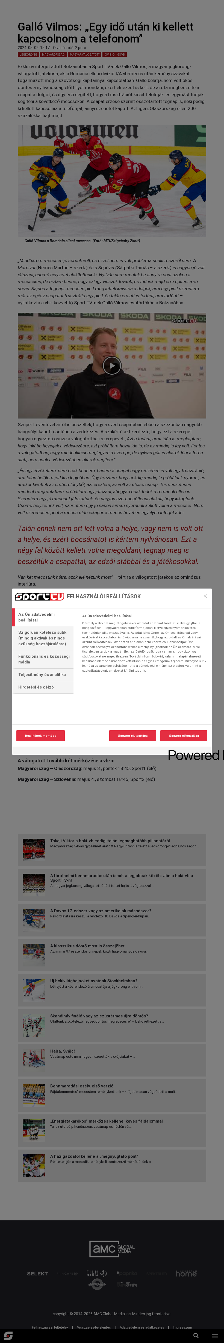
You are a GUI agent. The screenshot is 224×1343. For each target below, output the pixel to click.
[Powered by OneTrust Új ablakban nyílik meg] (188, 751)
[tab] (42, 617)
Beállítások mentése (40, 736)
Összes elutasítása (133, 736)
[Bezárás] (205, 596)
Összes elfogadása (184, 736)
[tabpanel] (144, 645)
